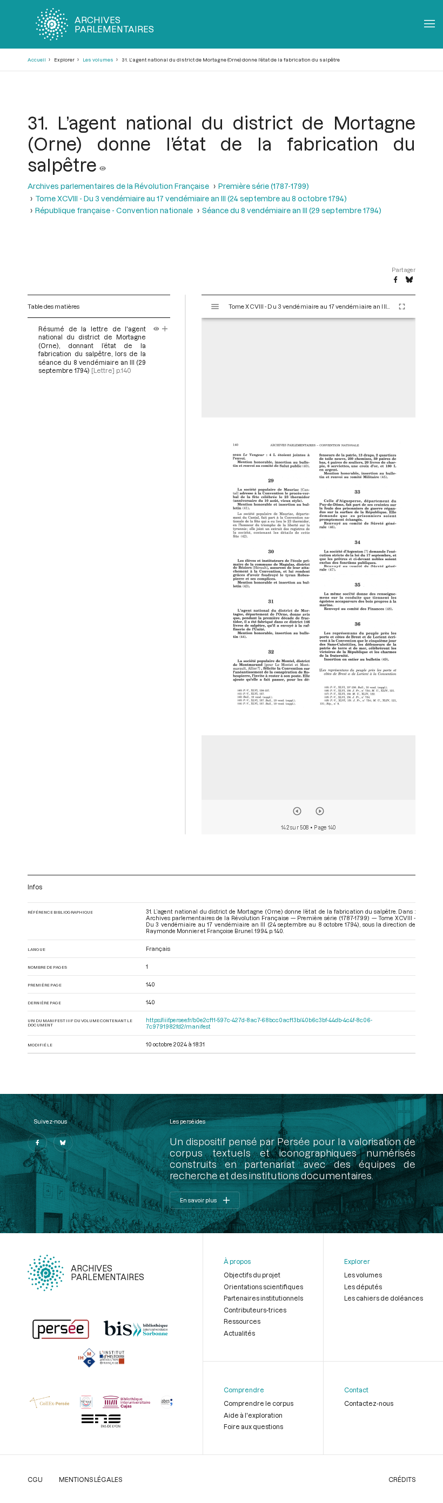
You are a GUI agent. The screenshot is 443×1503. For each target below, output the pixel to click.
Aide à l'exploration (253, 1415)
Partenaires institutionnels (263, 1298)
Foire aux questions (253, 1426)
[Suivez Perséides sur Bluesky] (63, 1142)
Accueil (37, 60)
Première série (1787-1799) (263, 186)
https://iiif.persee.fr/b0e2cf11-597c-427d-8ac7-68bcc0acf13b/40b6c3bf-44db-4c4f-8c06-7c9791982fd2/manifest (259, 1023)
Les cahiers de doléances (383, 1298)
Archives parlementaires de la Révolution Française (118, 186)
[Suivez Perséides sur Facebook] (37, 1142)
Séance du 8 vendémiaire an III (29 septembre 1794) (291, 210)
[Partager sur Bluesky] (409, 280)
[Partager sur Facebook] (395, 280)
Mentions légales (90, 1479)
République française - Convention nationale (114, 210)
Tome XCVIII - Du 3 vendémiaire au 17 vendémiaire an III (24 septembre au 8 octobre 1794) (191, 198)
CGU (35, 1479)
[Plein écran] (402, 306)
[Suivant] (319, 811)
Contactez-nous (368, 1403)
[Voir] (102, 164)
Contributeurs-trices (255, 1310)
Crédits (401, 1479)
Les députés (363, 1286)
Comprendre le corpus (258, 1403)
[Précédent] (297, 811)
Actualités (239, 1333)
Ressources (242, 1321)
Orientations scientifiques (263, 1286)
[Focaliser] (165, 328)
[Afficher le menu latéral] (215, 306)
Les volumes (98, 60)
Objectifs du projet (252, 1274)
